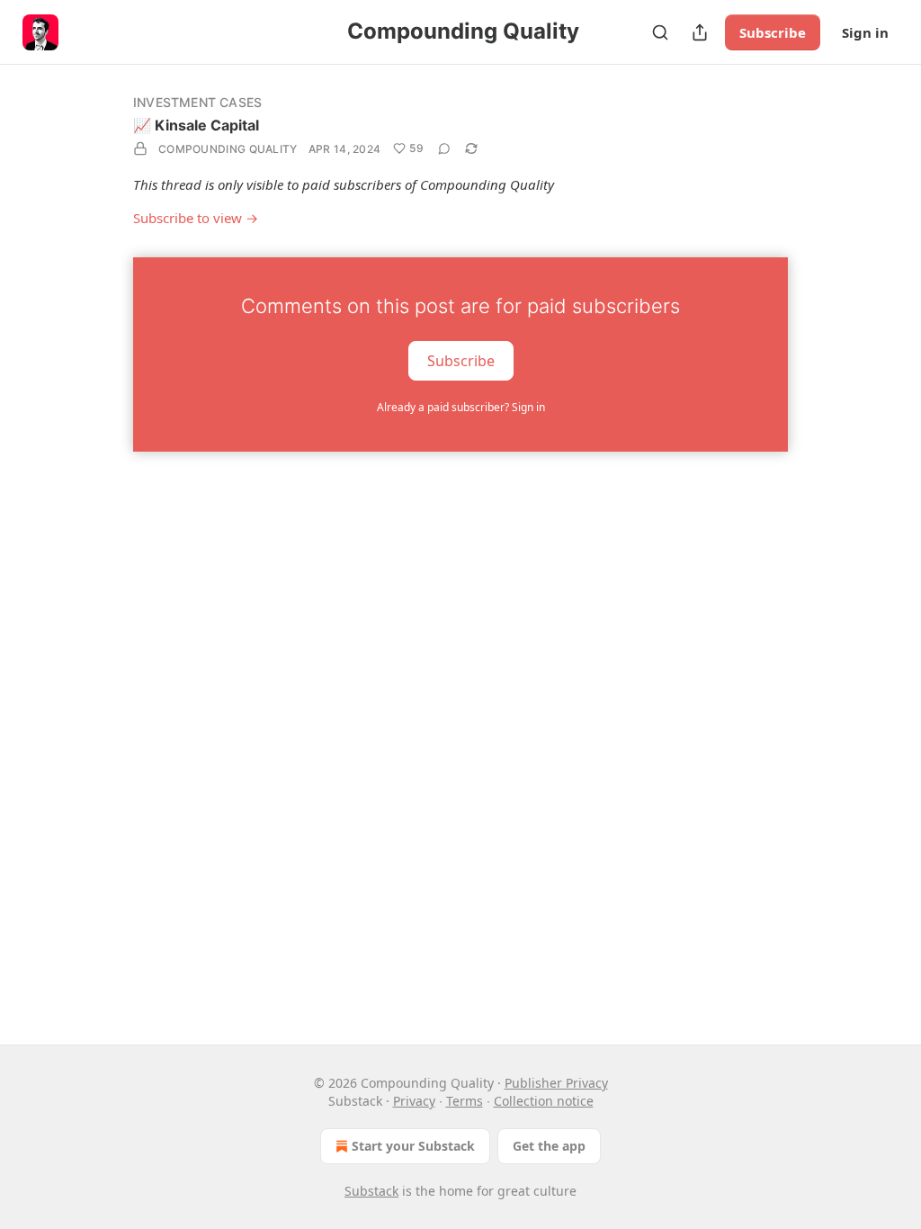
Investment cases (197, 102)
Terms (464, 1100)
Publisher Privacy (556, 1082)
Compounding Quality (228, 149)
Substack (371, 1190)
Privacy (414, 1100)
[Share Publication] (700, 32)
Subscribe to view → (195, 218)
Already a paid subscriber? (461, 407)
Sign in (865, 32)
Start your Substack (413, 1145)
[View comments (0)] (444, 148)
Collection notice (544, 1100)
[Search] (660, 32)
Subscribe (772, 32)
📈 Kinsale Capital (196, 125)
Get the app (549, 1145)
